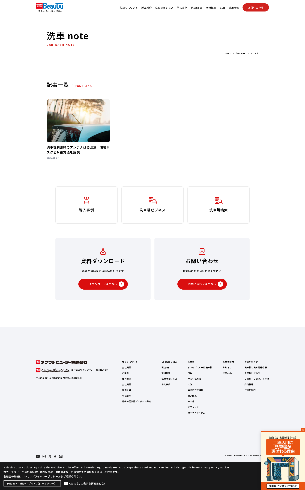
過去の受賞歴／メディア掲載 (136, 401)
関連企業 (126, 389)
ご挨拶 (125, 372)
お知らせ (227, 367)
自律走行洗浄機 (195, 389)
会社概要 (211, 7)
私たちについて (129, 7)
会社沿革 (126, 395)
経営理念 (126, 378)
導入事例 (182, 7)
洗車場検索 (228, 361)
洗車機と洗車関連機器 (255, 367)
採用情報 (234, 7)
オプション (193, 406)
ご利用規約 (250, 389)
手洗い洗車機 (194, 378)
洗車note (196, 7)
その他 (191, 401)
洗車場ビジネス (164, 7)
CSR (222, 7)
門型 (190, 372)
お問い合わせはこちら (202, 284)
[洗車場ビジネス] (283, 461)
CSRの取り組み (169, 361)
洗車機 (191, 361)
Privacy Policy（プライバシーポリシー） (32, 483)
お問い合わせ (256, 7)
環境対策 (166, 372)
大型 (190, 384)
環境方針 (166, 367)
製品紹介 (146, 7)
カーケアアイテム (196, 412)
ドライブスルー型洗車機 (200, 367)
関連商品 (192, 395)
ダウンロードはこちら (103, 284)
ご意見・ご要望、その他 (256, 378)
